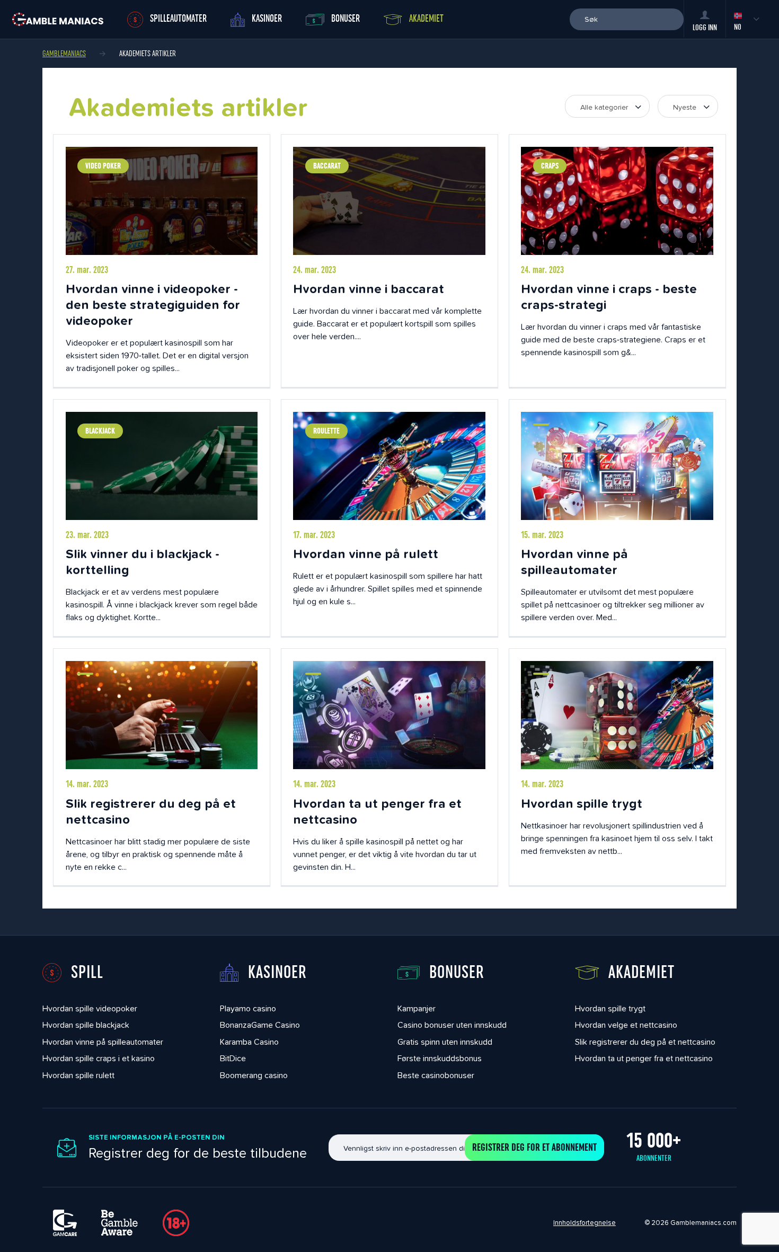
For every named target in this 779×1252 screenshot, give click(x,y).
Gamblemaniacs (64, 53)
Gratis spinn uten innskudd (444, 1042)
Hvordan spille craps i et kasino (98, 1058)
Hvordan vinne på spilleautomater (574, 561)
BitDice (233, 1058)
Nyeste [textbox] (684, 107)
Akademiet (426, 19)
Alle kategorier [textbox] (604, 107)
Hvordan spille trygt (581, 803)
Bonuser (345, 19)
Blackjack (100, 431)
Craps (550, 166)
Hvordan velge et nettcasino (626, 1025)
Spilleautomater (178, 19)
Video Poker (103, 166)
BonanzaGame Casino (260, 1025)
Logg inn (705, 27)
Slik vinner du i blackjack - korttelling (142, 561)
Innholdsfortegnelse (584, 1223)
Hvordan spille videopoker (89, 1008)
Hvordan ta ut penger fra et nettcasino (377, 811)
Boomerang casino (254, 1075)
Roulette (326, 431)
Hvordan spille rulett (78, 1075)
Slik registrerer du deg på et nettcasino (151, 811)
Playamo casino (248, 1008)
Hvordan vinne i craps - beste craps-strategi (609, 296)
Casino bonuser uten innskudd (452, 1025)
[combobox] (607, 106)
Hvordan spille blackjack (85, 1025)
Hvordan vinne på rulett (365, 553)
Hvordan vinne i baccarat (368, 288)
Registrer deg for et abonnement (534, 1147)
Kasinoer (267, 19)
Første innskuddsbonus (439, 1058)
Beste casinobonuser (435, 1075)
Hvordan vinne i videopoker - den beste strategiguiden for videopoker (153, 304)
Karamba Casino (249, 1042)
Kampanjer (416, 1008)
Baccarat (327, 166)
